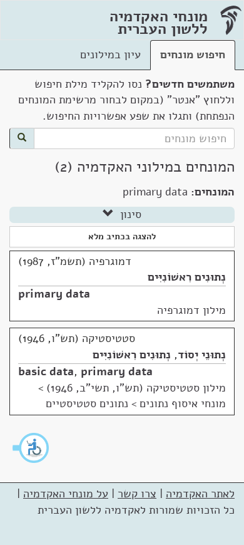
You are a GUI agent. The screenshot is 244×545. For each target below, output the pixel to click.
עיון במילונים (110, 54)
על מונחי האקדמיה (65, 493)
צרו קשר (137, 493)
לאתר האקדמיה (200, 493)
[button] (31, 448)
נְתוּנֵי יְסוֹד (202, 354)
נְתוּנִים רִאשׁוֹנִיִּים (187, 276)
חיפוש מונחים (192, 54)
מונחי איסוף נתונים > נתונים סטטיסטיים (136, 403)
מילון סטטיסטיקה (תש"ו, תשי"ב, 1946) (136, 387)
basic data (46, 371)
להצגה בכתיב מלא (122, 236)
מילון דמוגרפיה (191, 310)
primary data (54, 293)
